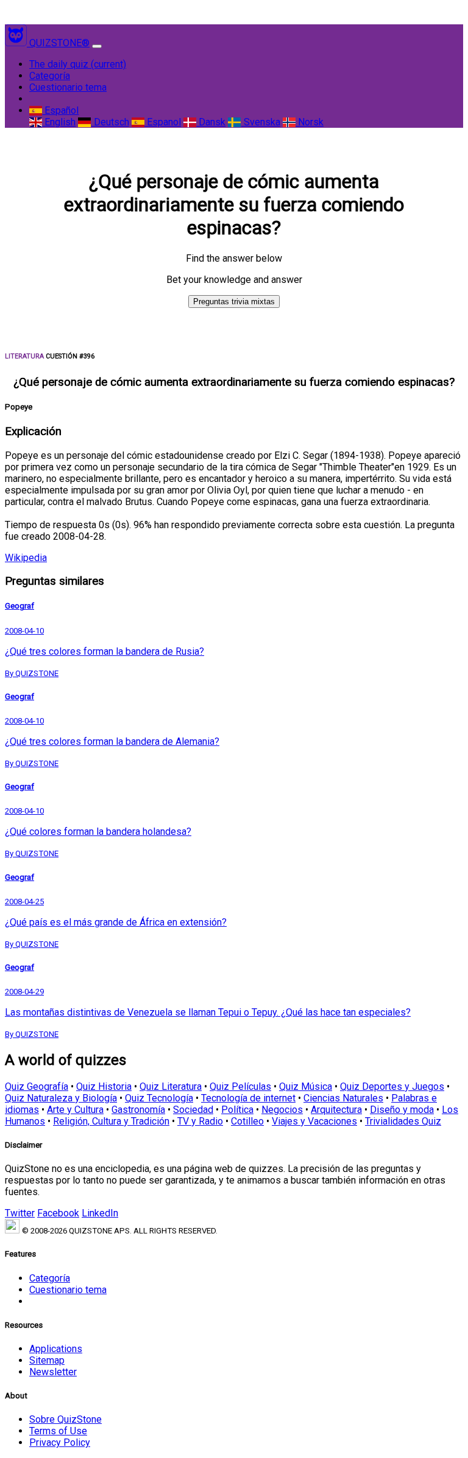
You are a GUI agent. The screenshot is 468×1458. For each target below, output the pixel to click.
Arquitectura (336, 1109)
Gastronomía (138, 1109)
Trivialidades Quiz (403, 1121)
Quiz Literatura (171, 1086)
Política (237, 1109)
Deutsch (110, 122)
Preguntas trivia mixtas (234, 301)
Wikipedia (26, 557)
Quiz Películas (240, 1086)
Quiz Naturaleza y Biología (61, 1098)
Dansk (210, 122)
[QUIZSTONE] (17, 43)
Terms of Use (58, 1431)
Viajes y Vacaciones (314, 1121)
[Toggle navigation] (97, 46)
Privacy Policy (59, 1442)
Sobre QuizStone (65, 1419)
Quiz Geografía (36, 1086)
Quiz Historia (104, 1086)
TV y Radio (200, 1121)
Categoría (49, 76)
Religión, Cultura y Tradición (111, 1121)
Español (60, 110)
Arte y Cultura (75, 1109)
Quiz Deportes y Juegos (392, 1086)
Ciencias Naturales (343, 1098)
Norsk (310, 122)
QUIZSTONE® (59, 43)
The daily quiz (77, 64)
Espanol (162, 122)
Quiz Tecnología (159, 1098)
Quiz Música (305, 1086)
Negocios (282, 1109)
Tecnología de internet (248, 1098)
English (59, 122)
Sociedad (193, 1109)
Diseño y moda (402, 1109)
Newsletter (53, 1372)
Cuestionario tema (68, 87)
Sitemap (47, 1360)
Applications (55, 1349)
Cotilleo (247, 1121)
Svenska (260, 122)
